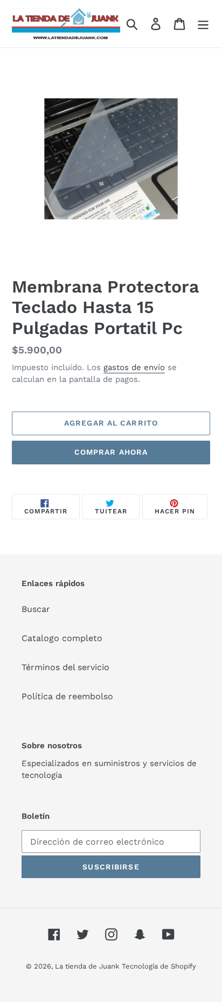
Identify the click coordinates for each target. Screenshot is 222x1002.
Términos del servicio (65, 667)
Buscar (36, 609)
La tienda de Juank (87, 966)
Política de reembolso (67, 696)
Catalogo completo (62, 638)
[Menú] (203, 24)
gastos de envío (134, 367)
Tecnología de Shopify (159, 966)
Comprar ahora (111, 452)
